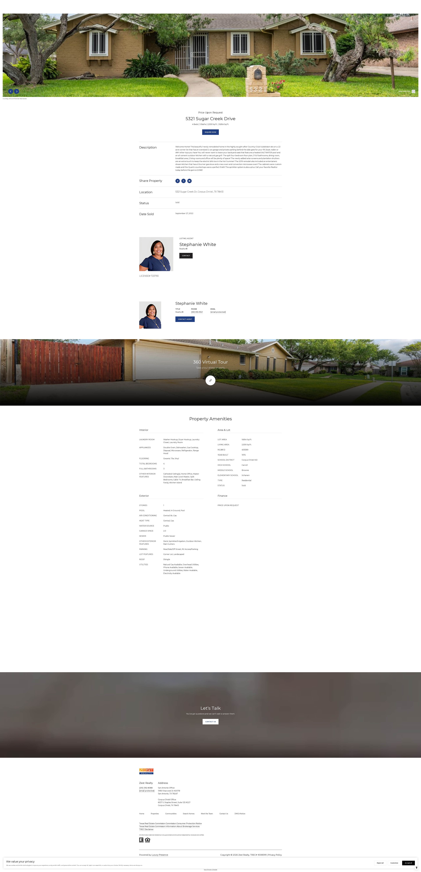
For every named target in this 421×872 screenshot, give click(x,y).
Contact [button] (186, 256)
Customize (394, 863)
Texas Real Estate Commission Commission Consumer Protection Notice (170, 823)
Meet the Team (207, 814)
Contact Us (223, 814)
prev (10, 91)
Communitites (170, 814)
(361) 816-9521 (197, 312)
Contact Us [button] (210, 722)
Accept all (408, 863)
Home (141, 814)
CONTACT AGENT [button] (185, 319)
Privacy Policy (275, 855)
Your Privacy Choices (210, 869)
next (16, 91)
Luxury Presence (160, 855)
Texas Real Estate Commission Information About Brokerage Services (169, 826)
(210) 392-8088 (146, 788)
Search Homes (188, 814)
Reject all (380, 863)
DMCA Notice (240, 814)
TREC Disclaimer (146, 829)
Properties (155, 814)
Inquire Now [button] (210, 132)
